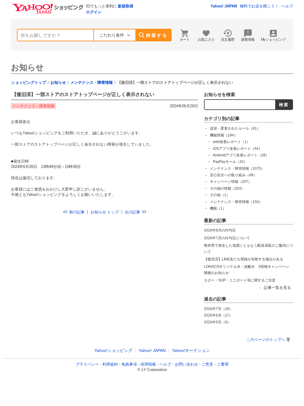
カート (185, 39)
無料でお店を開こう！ (259, 6)
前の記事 (77, 212)
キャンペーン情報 (231, 182)
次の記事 (132, 212)
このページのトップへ (265, 339)
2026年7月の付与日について (227, 238)
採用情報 (148, 364)
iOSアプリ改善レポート (237, 149)
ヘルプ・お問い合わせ (178, 364)
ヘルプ (287, 6)
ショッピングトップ (28, 82)
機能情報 (224, 135)
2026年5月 (217, 322)
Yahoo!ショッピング (113, 350)
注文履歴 (228, 39)
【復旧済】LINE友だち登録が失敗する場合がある (243, 259)
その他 (220, 195)
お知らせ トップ (105, 212)
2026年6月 (218, 315)
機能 (218, 208)
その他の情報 (227, 188)
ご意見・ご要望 (215, 364)
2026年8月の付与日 (220, 230)
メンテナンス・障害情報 (91, 82)
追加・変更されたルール (235, 128)
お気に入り (206, 39)
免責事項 (129, 364)
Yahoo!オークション (191, 350)
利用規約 (110, 364)
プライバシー (87, 364)
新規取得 (125, 6)
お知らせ (27, 67)
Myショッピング (273, 39)
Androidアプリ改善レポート (241, 155)
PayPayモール (230, 162)
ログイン (94, 12)
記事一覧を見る (277, 287)
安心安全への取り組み (233, 175)
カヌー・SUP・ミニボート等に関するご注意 (240, 280)
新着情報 (248, 39)
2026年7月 (218, 309)
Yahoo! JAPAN (223, 6)
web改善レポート (231, 142)
